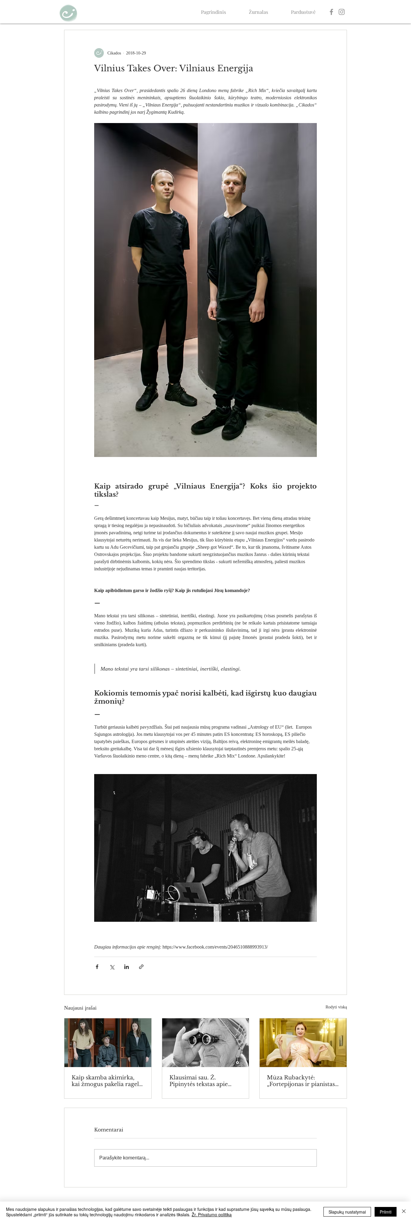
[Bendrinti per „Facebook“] (97, 967)
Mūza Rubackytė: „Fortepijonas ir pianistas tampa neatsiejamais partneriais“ (301, 1081)
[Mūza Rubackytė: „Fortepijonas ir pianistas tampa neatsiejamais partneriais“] (303, 1042)
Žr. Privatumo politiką (212, 1214)
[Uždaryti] (403, 1211)
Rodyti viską (336, 1007)
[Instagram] (342, 12)
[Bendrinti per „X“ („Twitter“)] (112, 967)
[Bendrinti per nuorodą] (141, 967)
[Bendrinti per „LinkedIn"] (126, 967)
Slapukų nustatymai (347, 1212)
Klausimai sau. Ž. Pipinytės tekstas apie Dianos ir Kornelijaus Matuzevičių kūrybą (198, 1081)
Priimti (385, 1212)
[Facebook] (331, 12)
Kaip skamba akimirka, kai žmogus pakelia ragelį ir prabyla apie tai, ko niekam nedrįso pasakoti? (106, 1081)
